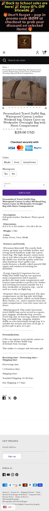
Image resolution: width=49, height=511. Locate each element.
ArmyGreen (29, 162)
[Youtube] (8, 474)
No (13, 174)
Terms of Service (21, 497)
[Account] (37, 51)
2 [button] (12, 107)
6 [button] (24, 107)
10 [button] (36, 107)
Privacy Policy (8, 497)
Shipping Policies (27, 492)
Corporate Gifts (35, 494)
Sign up (12, 456)
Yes (6, 174)
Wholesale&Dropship (11, 499)
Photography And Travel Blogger (15, 501)
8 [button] (30, 107)
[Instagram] (12, 474)
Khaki (7, 162)
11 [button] (39, 107)
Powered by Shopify (32, 504)
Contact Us (15, 492)
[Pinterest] (16, 474)
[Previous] (3, 108)
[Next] (45, 108)
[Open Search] (4, 60)
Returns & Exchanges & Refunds (15, 494)
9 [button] (33, 107)
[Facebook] (4, 474)
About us (6, 492)
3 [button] (15, 107)
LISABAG (20, 504)
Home (5, 67)
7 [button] (27, 107)
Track (38, 492)
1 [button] (9, 107)
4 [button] (18, 107)
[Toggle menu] (4, 52)
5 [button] (21, 107)
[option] (24, 91)
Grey (16, 162)
